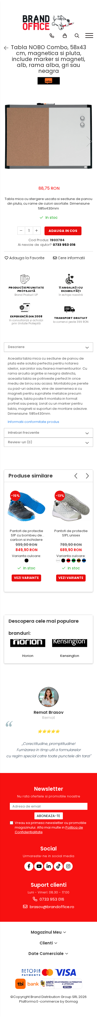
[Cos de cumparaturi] (64, 36)
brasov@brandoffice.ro (51, 906)
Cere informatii (71, 257)
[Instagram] (68, 866)
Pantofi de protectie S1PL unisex (71, 533)
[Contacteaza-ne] (52, 36)
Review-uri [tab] (20, 442)
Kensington (36, 655)
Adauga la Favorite (26, 257)
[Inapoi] (4, 48)
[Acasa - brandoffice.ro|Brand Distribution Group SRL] (48, 22)
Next (89, 141)
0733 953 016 (51, 899)
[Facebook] (28, 866)
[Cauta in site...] (77, 36)
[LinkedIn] (48, 866)
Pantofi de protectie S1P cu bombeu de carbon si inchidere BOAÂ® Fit (26, 535)
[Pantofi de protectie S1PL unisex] (71, 506)
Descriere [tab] (16, 346)
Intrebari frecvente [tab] (23, 432)
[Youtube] (38, 866)
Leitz (78, 655)
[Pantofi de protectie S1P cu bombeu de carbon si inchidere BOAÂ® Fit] (26, 506)
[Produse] (89, 37)
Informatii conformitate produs (33, 421)
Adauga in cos (63, 230)
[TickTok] (58, 866)
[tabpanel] (48, 136)
